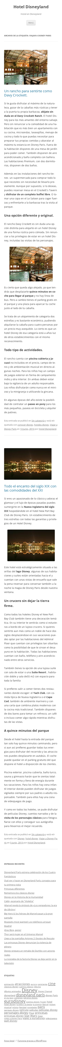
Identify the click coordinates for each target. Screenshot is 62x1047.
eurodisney (14, 1001)
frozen (43, 1002)
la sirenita (37, 1004)
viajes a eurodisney (34, 1018)
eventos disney (33, 1002)
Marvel (45, 1004)
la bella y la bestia (24, 1004)
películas (33, 1010)
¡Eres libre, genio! (12, 930)
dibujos (37, 987)
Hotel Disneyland (31, 6)
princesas (41, 1013)
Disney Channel (45, 991)
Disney (21, 838)
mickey (52, 1004)
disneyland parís (30, 994)
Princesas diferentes (14, 888)
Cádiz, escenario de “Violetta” (19, 901)
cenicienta (42, 984)
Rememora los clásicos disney (19, 892)
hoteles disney (41, 424)
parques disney (11, 1010)
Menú (31, 22)
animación (9, 984)
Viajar (40, 1016)
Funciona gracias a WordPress (32, 1040)
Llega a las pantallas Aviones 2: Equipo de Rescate (29, 938)
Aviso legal (9, 1040)
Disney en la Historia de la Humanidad (23, 897)
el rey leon (9, 998)
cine (51, 983)
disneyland (9, 995)
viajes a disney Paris (13, 1018)
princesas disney (14, 1015)
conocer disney (25, 424)
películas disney (48, 1010)
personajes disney (16, 1013)
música (15, 1007)
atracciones (22, 984)
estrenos (18, 997)
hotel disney (31, 838)
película (24, 1010)
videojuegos (51, 1018)
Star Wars (30, 1016)
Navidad (23, 1007)
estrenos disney (30, 998)
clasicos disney (11, 986)
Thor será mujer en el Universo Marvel (23, 934)
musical (8, 1007)
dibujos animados (12, 991)
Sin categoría (38, 420)
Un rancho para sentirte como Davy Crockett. (28, 93)
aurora (34, 984)
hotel (49, 1001)
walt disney (10, 1020)
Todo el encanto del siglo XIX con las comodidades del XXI (30, 488)
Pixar (31, 1012)
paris (41, 1007)
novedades (32, 1007)
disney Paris (51, 995)
